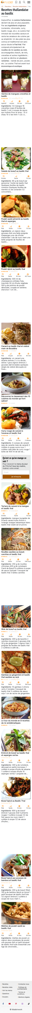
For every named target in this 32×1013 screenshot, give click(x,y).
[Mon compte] (20, 2)
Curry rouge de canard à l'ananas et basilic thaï (12, 432)
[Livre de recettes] (16, 2)
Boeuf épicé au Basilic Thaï (13, 801)
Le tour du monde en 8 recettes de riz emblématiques (15, 721)
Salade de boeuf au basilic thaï (15, 171)
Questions (5, 993)
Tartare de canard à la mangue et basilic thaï (15, 507)
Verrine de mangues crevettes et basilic (15, 95)
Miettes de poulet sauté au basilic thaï (13, 927)
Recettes (5, 984)
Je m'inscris (16, 477)
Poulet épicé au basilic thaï (13, 269)
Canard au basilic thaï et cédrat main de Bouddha (15, 347)
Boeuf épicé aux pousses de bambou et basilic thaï (13, 879)
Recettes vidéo (7, 987)
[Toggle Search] (24, 2)
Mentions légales (24, 997)
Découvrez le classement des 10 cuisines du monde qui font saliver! (15, 398)
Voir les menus (7, 990)
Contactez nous (23, 984)
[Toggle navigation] (29, 2)
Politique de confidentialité (22, 988)
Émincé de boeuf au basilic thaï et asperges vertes (15, 754)
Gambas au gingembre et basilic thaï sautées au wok (15, 676)
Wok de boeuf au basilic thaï (13, 629)
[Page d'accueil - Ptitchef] (2, 6)
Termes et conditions (21, 993)
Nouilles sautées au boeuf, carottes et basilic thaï (13, 553)
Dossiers (5, 997)
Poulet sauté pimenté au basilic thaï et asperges (15, 220)
